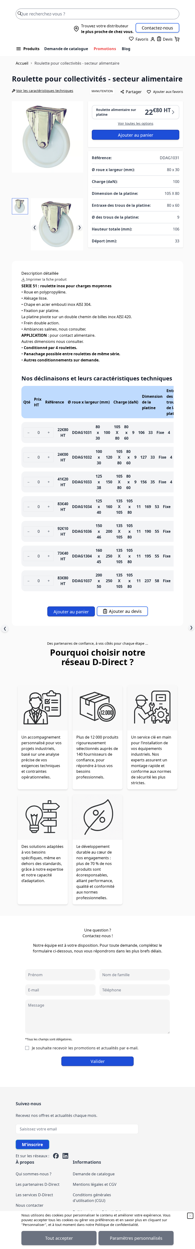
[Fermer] (190, 1216)
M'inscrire (32, 1144)
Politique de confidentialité (116, 1224)
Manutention (102, 91)
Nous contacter (30, 1205)
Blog (126, 48)
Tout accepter (59, 1238)
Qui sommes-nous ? (33, 1174)
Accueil (22, 63)
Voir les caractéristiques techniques (44, 90)
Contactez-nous (157, 28)
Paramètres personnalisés (136, 1238)
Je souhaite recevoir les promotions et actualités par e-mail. (85, 1048)
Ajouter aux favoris (168, 91)
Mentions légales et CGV (95, 1184)
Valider (98, 1061)
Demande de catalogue (66, 48)
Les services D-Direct (34, 1194)
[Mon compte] (152, 39)
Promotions (105, 48)
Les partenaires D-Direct (37, 1184)
